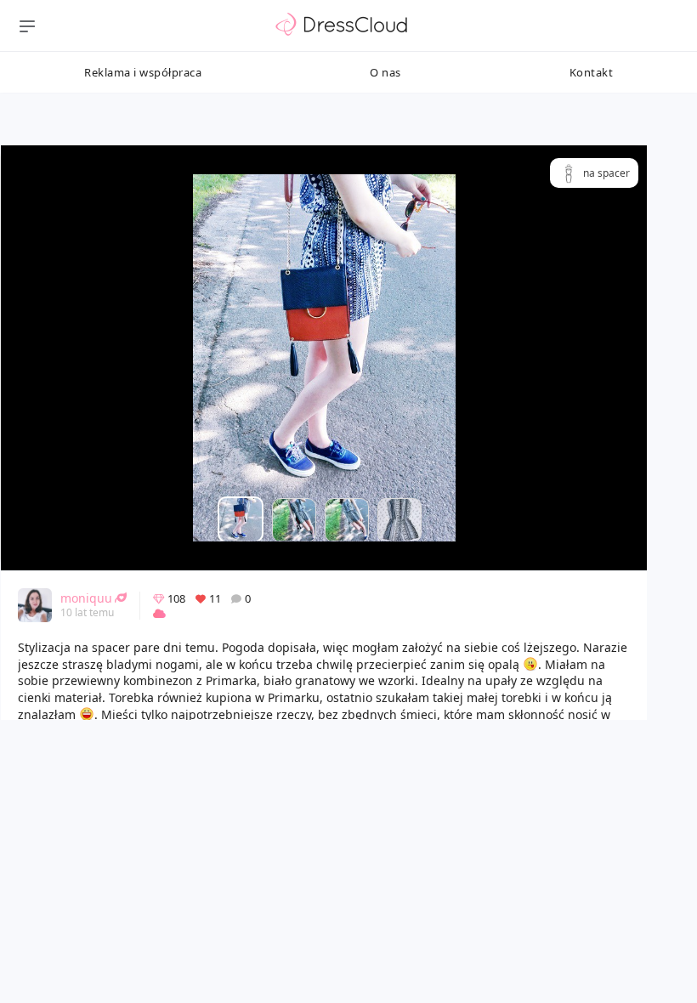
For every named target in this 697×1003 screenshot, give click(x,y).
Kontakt (592, 72)
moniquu (86, 598)
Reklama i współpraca (142, 72)
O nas (385, 72)
